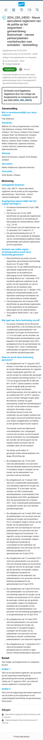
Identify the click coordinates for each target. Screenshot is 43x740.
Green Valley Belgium (22, 736)
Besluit (27, 69)
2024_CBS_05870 (22, 100)
